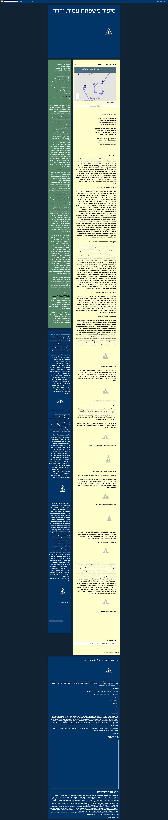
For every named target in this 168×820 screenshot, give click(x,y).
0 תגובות (93, 106)
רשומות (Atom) (108, 652)
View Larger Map (111, 102)
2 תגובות (93, 643)
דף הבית (96, 648)
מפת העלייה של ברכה (107, 65)
